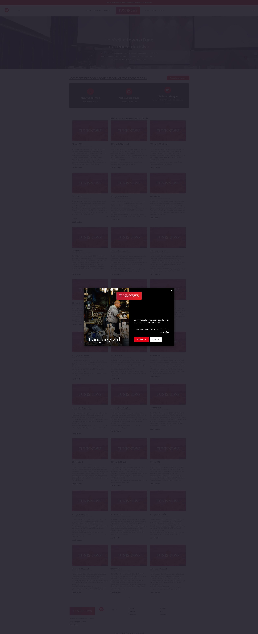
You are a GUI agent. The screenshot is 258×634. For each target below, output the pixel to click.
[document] (129, 317)
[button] (171, 290)
